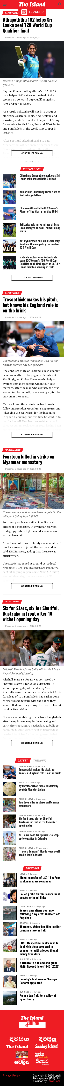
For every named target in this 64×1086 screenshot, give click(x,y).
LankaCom (53, 1081)
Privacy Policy (11, 1075)
